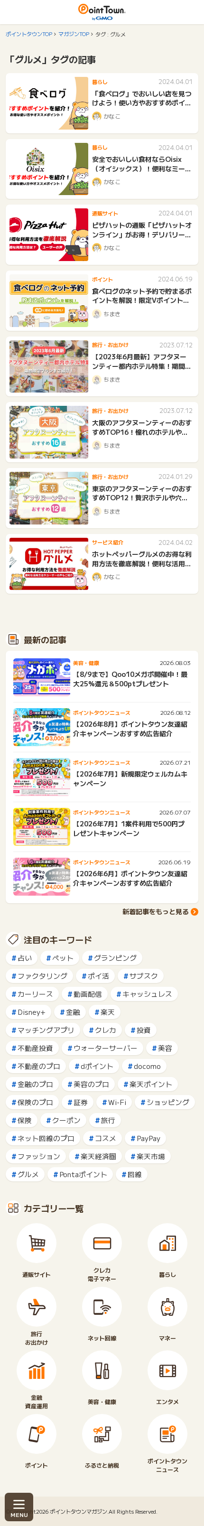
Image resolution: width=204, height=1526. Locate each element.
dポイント (97, 1066)
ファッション (39, 1156)
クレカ (105, 1030)
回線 (135, 1174)
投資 (144, 1030)
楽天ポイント (151, 1084)
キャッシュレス (147, 994)
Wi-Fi (117, 1102)
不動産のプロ (39, 1066)
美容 (165, 1048)
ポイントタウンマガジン (78, 1511)
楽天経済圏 (98, 1156)
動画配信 (88, 994)
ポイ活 (98, 976)
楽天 (108, 1012)
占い (25, 958)
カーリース (35, 994)
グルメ (28, 1174)
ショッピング (168, 1102)
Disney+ (32, 1012)
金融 (73, 1012)
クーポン (66, 1120)
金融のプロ (35, 1084)
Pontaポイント (83, 1174)
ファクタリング (42, 976)
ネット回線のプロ (46, 1138)
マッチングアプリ (46, 1030)
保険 (25, 1120)
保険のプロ (35, 1102)
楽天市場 (151, 1156)
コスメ (105, 1138)
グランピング (115, 958)
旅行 (108, 1120)
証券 (81, 1102)
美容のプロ (91, 1084)
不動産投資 (35, 1048)
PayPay (148, 1138)
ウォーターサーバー (106, 1048)
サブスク (144, 976)
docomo (147, 1066)
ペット (63, 958)
